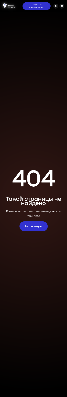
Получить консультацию (36, 6)
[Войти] (55, 6)
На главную (33, 226)
